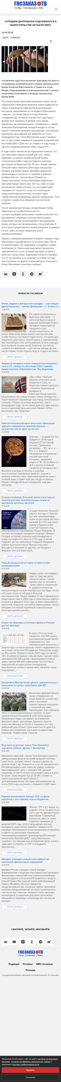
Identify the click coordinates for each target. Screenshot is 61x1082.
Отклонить (30, 1077)
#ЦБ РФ (5, 37)
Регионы (28, 964)
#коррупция (15, 37)
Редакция (14, 964)
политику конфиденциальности (25, 1064)
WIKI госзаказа (44, 964)
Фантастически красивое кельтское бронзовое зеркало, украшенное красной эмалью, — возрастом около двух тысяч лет (28, 426)
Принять (30, 1070)
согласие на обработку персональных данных (31, 1062)
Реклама (30, 970)
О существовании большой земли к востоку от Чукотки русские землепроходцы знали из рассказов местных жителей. (28, 500)
